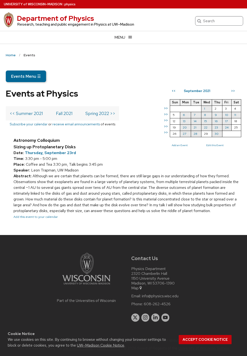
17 (226, 121)
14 (195, 121)
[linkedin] (155, 317)
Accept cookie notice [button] (205, 339)
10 (226, 115)
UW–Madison (33, 4)
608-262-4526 (157, 304)
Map (135, 288)
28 (195, 134)
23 (216, 127)
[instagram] (145, 317)
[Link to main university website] (86, 285)
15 (205, 121)
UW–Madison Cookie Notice (100, 345)
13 (184, 121)
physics (69, 4)
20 (184, 127)
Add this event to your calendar (36, 217)
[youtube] (165, 317)
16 (216, 121)
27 (184, 134)
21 (195, 127)
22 (205, 127)
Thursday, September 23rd (50, 152)
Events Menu (26, 76)
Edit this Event (215, 145)
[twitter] (135, 317)
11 (235, 115)
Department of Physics (55, 18)
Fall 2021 (64, 113)
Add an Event (180, 145)
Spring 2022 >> (100, 113)
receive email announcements (76, 124)
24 (226, 127)
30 (216, 134)
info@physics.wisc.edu (160, 296)
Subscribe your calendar (29, 124)
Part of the (86, 300)
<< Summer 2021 (26, 113)
